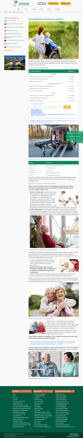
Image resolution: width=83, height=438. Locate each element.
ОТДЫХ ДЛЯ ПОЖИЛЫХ (61, 397)
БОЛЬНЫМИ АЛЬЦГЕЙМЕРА (62, 419)
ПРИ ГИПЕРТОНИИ (60, 423)
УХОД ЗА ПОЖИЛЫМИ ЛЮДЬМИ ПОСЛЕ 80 (65, 426)
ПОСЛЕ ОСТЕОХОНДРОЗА (39, 394)
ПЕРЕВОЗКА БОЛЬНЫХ (18, 421)
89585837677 (74, 433)
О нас (14, 394)
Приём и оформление (11, 43)
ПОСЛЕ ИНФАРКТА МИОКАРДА (41, 417)
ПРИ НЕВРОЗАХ (37, 406)
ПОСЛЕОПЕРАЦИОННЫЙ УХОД (62, 410)
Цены (14, 395)
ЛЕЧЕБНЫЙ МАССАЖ (17, 415)
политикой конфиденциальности (55, 114)
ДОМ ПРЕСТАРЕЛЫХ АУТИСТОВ (62, 424)
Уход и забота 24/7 (11, 20)
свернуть (80, 142)
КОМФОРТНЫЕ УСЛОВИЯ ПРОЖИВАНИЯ (21, 408)
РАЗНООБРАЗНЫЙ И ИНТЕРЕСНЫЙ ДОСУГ (22, 406)
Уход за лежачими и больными (14, 23)
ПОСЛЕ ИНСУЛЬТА (38, 399)
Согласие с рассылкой (34, 436)
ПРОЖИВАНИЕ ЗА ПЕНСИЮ (18, 412)
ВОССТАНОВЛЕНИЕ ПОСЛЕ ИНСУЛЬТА (42, 426)
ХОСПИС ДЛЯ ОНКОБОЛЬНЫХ (40, 424)
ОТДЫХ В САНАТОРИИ (18, 403)
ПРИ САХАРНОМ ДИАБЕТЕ (39, 419)
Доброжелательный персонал (13, 33)
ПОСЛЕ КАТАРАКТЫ (38, 403)
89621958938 (74, 435)
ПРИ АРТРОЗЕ (37, 410)
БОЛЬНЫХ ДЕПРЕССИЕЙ (39, 395)
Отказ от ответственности (24, 436)
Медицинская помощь (12, 30)
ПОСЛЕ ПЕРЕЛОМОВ (38, 408)
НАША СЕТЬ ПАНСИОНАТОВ (19, 401)
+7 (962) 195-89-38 (41, 4)
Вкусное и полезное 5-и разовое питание (14, 37)
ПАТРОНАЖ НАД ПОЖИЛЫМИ (19, 414)
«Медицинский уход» (43, 378)
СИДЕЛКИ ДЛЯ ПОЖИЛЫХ (61, 395)
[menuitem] (19, 9)
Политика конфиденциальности (11, 436)
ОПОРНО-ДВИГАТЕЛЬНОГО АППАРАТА (42, 414)
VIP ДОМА (15, 399)
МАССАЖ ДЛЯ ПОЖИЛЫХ (61, 399)
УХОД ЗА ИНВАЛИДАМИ (61, 406)
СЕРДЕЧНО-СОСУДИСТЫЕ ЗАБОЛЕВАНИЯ (43, 415)
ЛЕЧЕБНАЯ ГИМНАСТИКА (18, 419)
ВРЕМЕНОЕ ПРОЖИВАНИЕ (18, 426)
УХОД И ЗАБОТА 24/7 (60, 394)
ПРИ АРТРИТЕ (37, 405)
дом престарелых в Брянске (39, 278)
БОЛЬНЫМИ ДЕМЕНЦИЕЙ (61, 405)
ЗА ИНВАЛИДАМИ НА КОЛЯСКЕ (62, 403)
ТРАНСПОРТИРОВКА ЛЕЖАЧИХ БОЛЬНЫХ (22, 424)
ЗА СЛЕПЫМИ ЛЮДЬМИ (61, 415)
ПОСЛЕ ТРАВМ (37, 423)
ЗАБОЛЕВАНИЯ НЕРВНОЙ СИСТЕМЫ (42, 412)
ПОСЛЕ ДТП (36, 397)
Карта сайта (42, 436)
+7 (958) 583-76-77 (41, 2)
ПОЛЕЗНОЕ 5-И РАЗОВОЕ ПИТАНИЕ (20, 405)
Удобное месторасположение (13, 46)
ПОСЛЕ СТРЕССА (37, 421)
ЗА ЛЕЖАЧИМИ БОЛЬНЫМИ (62, 408)
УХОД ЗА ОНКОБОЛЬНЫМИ (62, 412)
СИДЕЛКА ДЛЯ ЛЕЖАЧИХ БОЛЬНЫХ (20, 417)
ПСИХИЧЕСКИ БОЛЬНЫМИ (61, 417)
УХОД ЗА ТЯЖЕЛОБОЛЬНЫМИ (62, 414)
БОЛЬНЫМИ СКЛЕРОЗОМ (61, 401)
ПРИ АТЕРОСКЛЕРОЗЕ (39, 401)
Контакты (15, 397)
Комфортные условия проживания (15, 27)
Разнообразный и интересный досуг (15, 40)
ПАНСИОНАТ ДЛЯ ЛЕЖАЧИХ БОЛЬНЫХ (21, 423)
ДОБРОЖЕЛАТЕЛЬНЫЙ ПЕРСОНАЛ (20, 410)
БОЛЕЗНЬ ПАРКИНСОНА (61, 421)
